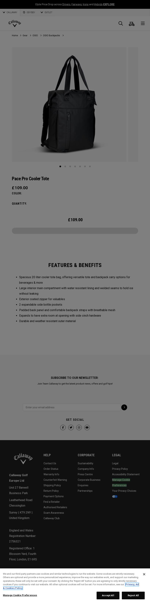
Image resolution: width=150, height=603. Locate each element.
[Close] (144, 574)
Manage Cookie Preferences (20, 595)
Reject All (133, 595)
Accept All (108, 595)
